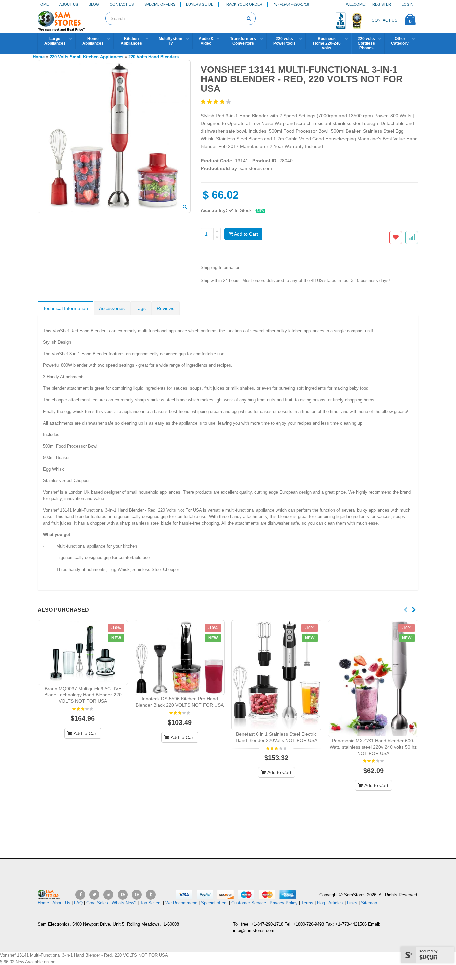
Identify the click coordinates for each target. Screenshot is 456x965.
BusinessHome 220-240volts (327, 43)
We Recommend (181, 902)
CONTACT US (384, 20)
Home (43, 4)
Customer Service (248, 902)
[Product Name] (83, 652)
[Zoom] (185, 207)
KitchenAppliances (131, 41)
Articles (335, 902)
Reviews (165, 308)
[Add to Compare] (411, 237)
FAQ (78, 902)
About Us (68, 4)
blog (321, 902)
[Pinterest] (137, 895)
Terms (308, 902)
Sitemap (369, 902)
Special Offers (159, 4)
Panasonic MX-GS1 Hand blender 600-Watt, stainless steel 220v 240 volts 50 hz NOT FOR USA (373, 747)
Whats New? (124, 902)
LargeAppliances (55, 41)
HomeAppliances (93, 41)
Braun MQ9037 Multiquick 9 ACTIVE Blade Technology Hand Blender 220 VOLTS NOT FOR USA (83, 695)
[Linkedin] (108, 895)
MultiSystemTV (170, 41)
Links (352, 902)
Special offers (214, 902)
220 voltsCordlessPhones (366, 43)
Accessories (112, 308)
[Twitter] (94, 895)
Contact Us (122, 4)
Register (381, 4)
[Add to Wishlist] (395, 237)
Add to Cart (245, 234)
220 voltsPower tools (284, 41)
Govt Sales (97, 902)
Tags (141, 308)
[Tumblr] (151, 895)
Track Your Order (243, 4)
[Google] (123, 895)
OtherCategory (400, 41)
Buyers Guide (199, 4)
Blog (94, 4)
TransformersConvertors (243, 41)
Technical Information (65, 308)
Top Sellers (151, 902)
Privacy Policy (284, 902)
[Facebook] (80, 895)
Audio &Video (206, 41)
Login (407, 4)
